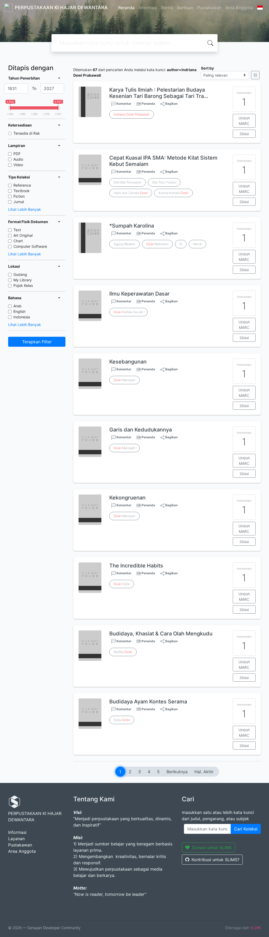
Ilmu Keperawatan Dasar (139, 294)
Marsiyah (124, 380)
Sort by (207, 68)
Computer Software (30, 246)
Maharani (157, 244)
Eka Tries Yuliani (164, 182)
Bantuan (185, 7)
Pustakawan (209, 7)
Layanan (16, 838)
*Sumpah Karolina (131, 226)
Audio (18, 159)
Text (17, 230)
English (19, 311)
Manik (197, 244)
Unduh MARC (244, 121)
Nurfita (123, 652)
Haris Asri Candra (131, 193)
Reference (22, 185)
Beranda (126, 7)
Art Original (23, 235)
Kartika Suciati (128, 312)
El (180, 244)
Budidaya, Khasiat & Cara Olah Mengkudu (161, 633)
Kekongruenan (127, 497)
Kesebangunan (128, 362)
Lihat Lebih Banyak (24, 209)
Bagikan (171, 104)
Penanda (148, 104)
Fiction (19, 196)
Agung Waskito (124, 244)
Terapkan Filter (37, 341)
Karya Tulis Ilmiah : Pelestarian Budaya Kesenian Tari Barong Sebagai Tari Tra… (158, 93)
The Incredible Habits (136, 565)
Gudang (20, 274)
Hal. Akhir (204, 771)
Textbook (21, 190)
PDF (16, 153)
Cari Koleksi (245, 828)
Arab (17, 306)
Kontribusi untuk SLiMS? (215, 859)
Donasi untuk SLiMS (212, 847)
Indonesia (21, 317)
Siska (122, 720)
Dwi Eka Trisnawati (127, 182)
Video (18, 164)
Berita (167, 7)
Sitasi (244, 133)
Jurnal (18, 201)
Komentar (123, 104)
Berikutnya (177, 771)
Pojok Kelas (23, 285)
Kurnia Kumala (173, 193)
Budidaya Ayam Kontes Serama (148, 701)
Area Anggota (239, 7)
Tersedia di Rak (26, 133)
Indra (122, 584)
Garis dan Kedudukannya (140, 430)
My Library (22, 280)
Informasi (148, 7)
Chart (18, 241)
